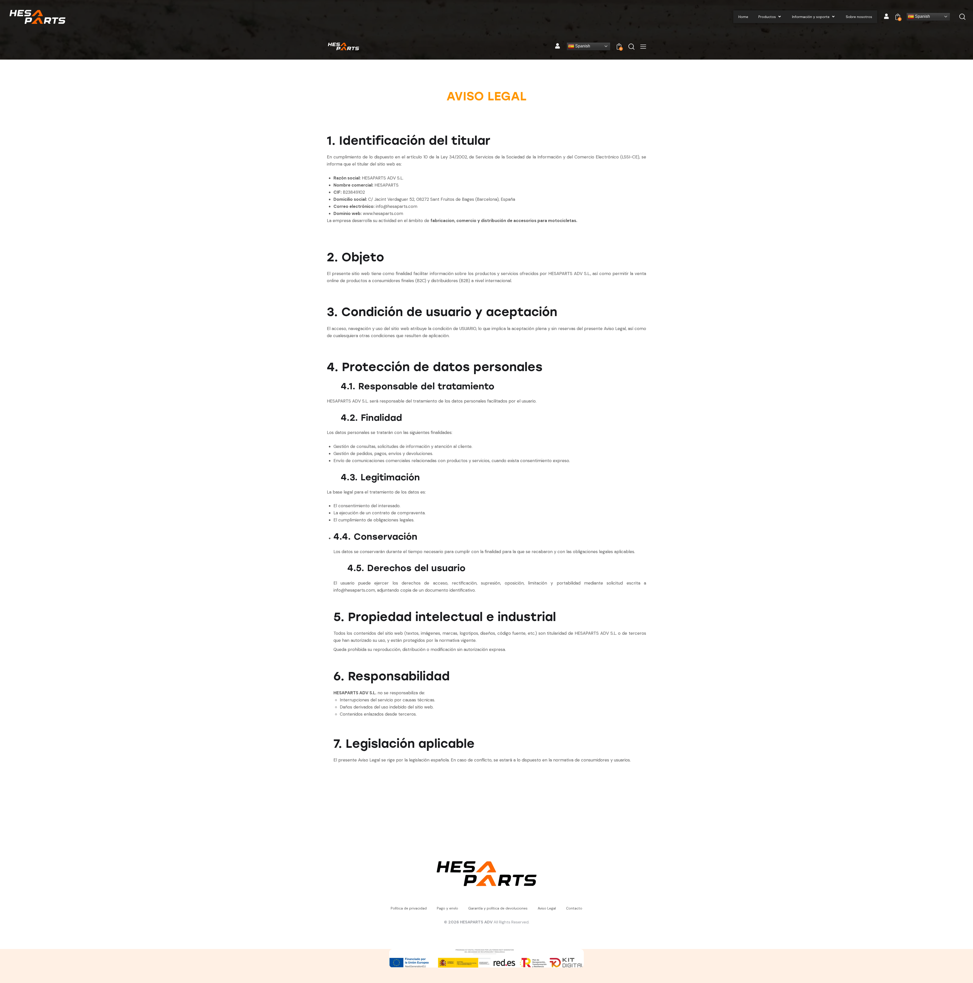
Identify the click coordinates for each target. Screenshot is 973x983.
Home (743, 16)
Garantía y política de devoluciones (498, 908)
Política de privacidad (409, 908)
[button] (643, 46)
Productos (767, 16)
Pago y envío (447, 908)
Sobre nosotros (859, 16)
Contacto (574, 908)
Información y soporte (811, 16)
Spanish (922, 16)
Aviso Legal (547, 908)
